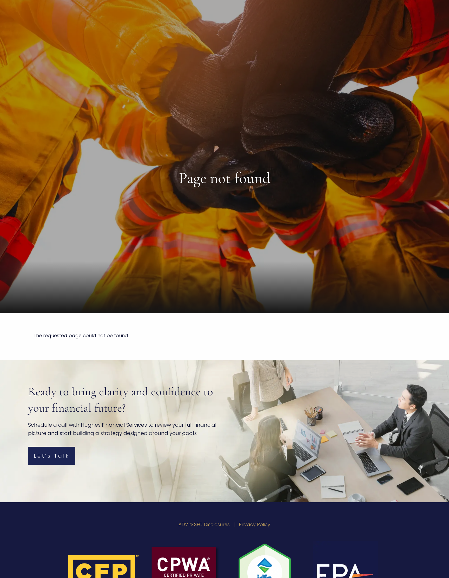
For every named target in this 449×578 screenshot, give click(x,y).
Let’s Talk (52, 455)
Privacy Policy (254, 524)
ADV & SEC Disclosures (204, 524)
